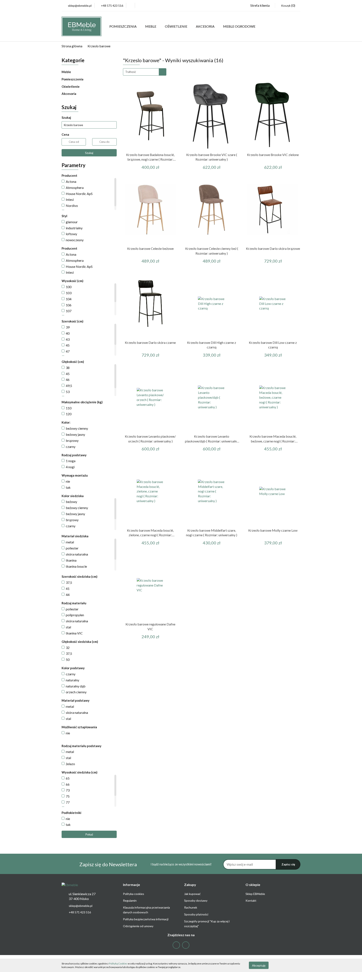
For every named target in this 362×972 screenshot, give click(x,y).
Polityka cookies (133, 894)
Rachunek (190, 907)
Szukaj (89, 153)
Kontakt (251, 900)
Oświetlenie (71, 86)
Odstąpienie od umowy (138, 926)
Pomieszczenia (73, 79)
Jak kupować (192, 894)
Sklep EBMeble (255, 894)
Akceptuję (258, 965)
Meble (67, 72)
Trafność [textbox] (130, 71)
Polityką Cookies (118, 963)
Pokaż (89, 834)
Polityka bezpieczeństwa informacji (145, 919)
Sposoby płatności (196, 914)
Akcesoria (69, 93)
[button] (131, 884)
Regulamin (130, 900)
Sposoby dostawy (195, 900)
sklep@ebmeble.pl (80, 906)
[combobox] (144, 72)
